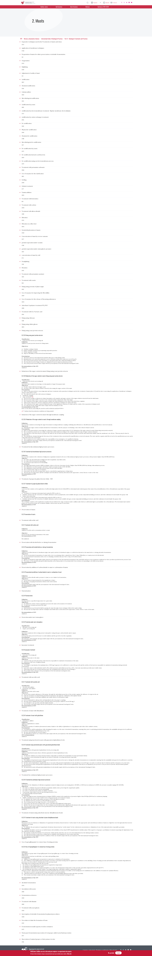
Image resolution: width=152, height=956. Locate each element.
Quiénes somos (44, 7)
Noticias (88, 7)
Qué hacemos (59, 7)
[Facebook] (121, 2)
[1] (32, 397)
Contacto (115, 2)
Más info (69, 954)
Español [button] (95, 2)
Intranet (107, 2)
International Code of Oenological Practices (52, 39)
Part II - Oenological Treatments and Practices (76, 39)
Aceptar (118, 953)
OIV (21, 39)
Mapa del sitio (113, 950)
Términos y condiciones (102, 950)
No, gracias (111, 953)
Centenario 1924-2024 (103, 7)
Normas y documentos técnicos (31, 39)
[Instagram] (129, 2)
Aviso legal (92, 950)
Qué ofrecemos (74, 7)
